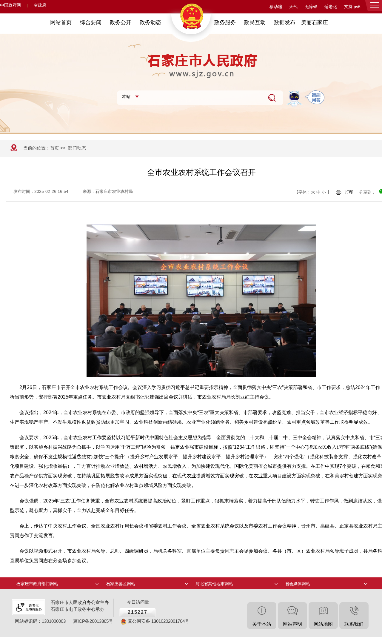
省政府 (40, 5)
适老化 (330, 6)
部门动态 (77, 147)
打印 (349, 192)
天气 (293, 6)
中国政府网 (10, 5)
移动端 (275, 6)
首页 (54, 147)
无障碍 (311, 6)
